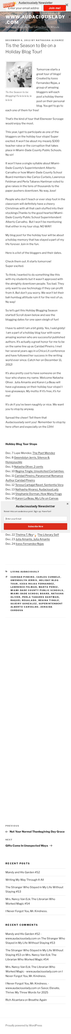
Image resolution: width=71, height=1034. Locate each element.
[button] (35, 506)
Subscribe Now (35, 526)
